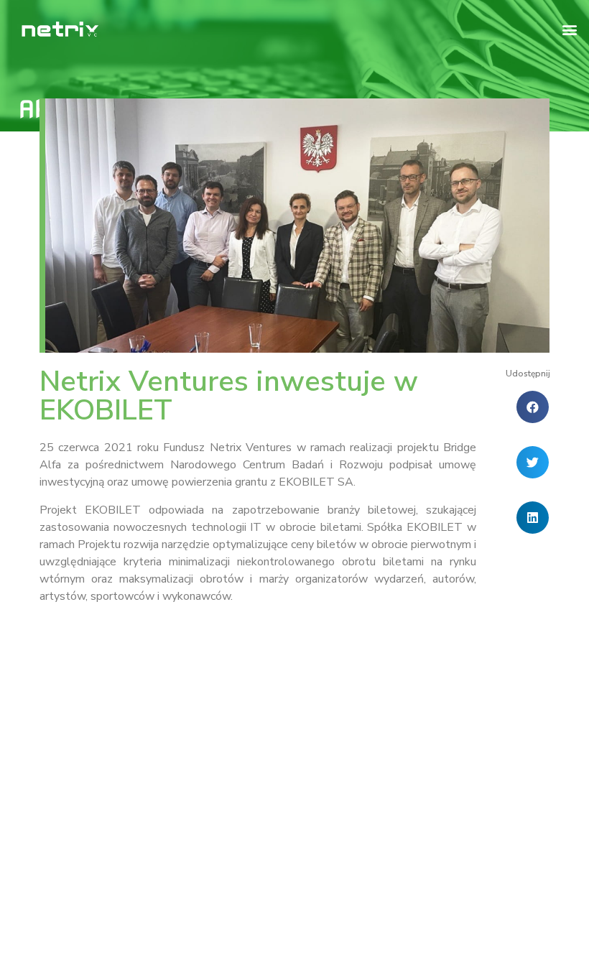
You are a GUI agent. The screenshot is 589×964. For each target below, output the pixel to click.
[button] (570, 29)
